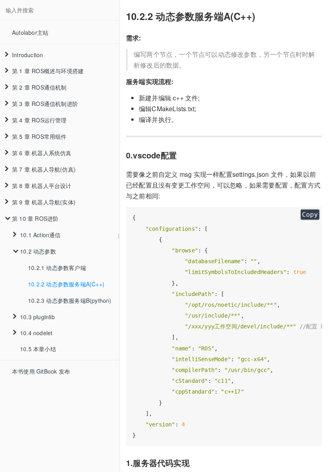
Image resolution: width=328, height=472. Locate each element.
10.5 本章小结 (38, 349)
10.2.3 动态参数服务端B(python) (70, 300)
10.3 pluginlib (37, 317)
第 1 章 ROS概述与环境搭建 (48, 71)
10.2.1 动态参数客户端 (57, 268)
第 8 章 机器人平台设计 (42, 186)
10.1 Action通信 (40, 235)
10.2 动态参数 (38, 251)
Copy (310, 214)
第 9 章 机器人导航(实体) (44, 202)
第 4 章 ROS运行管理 (39, 120)
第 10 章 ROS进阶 (35, 218)
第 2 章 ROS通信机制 (39, 87)
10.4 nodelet (36, 333)
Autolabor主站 (30, 32)
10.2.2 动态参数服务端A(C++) (66, 284)
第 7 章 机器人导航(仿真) (44, 169)
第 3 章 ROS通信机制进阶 (45, 104)
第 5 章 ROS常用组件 (39, 136)
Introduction (27, 55)
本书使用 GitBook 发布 (41, 371)
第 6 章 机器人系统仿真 (42, 153)
